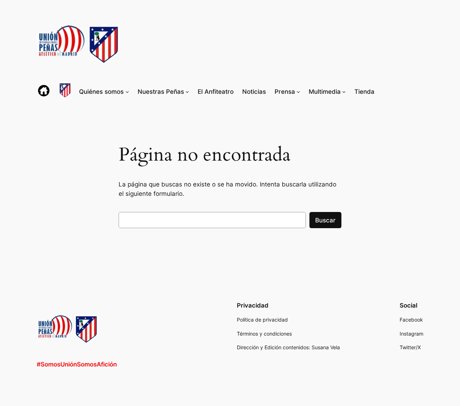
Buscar (325, 220)
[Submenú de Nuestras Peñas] (187, 91)
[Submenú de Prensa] (298, 91)
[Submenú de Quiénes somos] (127, 91)
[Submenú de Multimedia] (344, 91)
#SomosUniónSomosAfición (77, 364)
